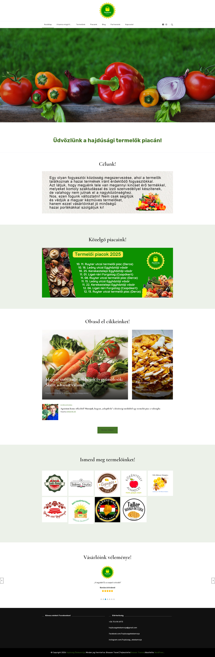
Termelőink (80, 24)
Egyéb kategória (66, 405)
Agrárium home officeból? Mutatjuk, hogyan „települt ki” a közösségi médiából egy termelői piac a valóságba (110, 408)
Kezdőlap (48, 24)
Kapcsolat (129, 24)
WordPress (159, 652)
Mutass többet (107, 430)
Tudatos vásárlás (52, 374)
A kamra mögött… (64, 24)
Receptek (139, 378)
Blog (104, 24)
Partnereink (115, 24)
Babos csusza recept (145, 382)
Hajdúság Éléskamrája (75, 652)
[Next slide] (213, 580)
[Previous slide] (2, 580)
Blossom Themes (137, 652)
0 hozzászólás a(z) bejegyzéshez (76, 393)
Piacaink (93, 24)
